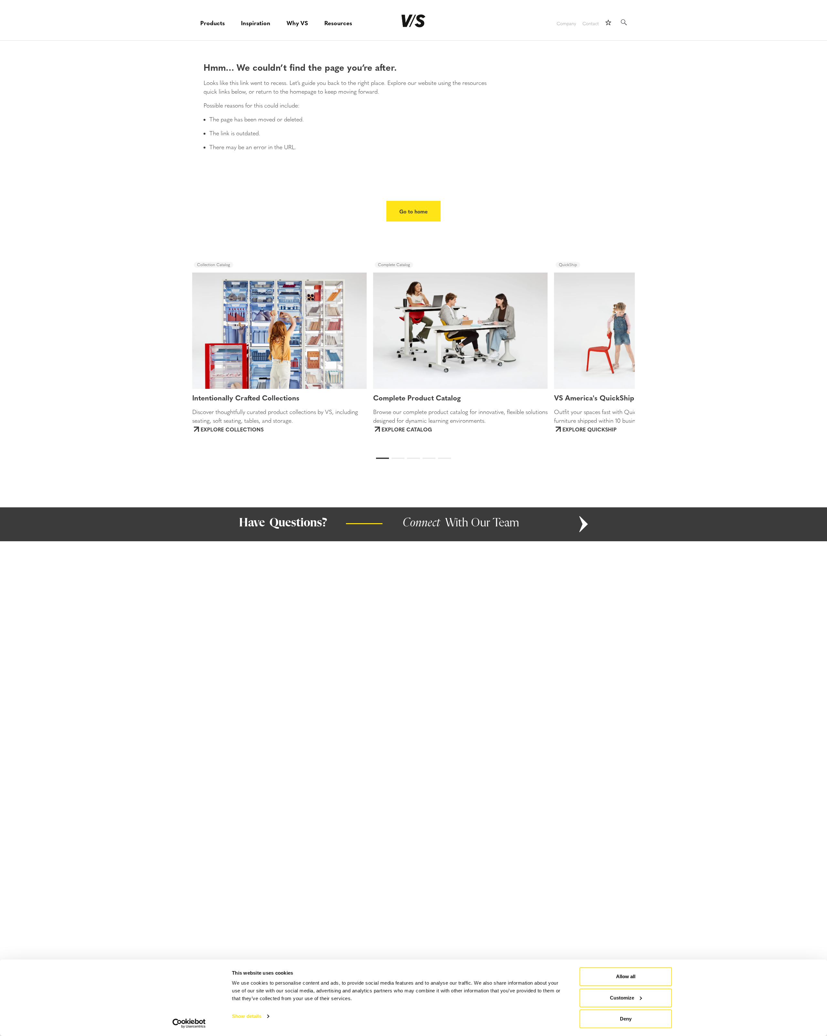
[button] (216, 324)
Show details (246, 1016)
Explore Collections (232, 429)
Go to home (413, 211)
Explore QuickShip (589, 429)
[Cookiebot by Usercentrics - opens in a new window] (189, 1023)
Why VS (297, 23)
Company (566, 23)
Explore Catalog (407, 429)
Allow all (625, 976)
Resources (338, 23)
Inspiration (255, 23)
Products (212, 23)
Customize (622, 997)
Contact (590, 23)
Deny (626, 1018)
